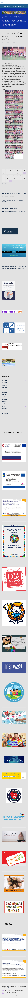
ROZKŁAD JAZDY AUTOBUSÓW (9, 208)
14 (24, 173)
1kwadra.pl (10, 987)
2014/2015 (4, 382)
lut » (6, 183)
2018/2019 (4, 392)
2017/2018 (15, 42)
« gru (3, 183)
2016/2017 (4, 387)
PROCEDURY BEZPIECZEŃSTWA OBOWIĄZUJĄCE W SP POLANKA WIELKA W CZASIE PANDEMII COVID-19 (14, 268)
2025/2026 (4, 408)
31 (10, 181)
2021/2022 (4, 399)
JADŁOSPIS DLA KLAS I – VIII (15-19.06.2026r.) (13, 205)
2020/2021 (4, 397)
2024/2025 (4, 406)
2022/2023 (4, 401)
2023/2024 (4, 404)
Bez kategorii (5, 413)
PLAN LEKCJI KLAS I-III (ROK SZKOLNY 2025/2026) (14, 193)
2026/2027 (4, 411)
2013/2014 (4, 380)
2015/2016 (4, 385)
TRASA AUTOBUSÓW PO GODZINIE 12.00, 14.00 (13, 211)
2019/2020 (4, 394)
